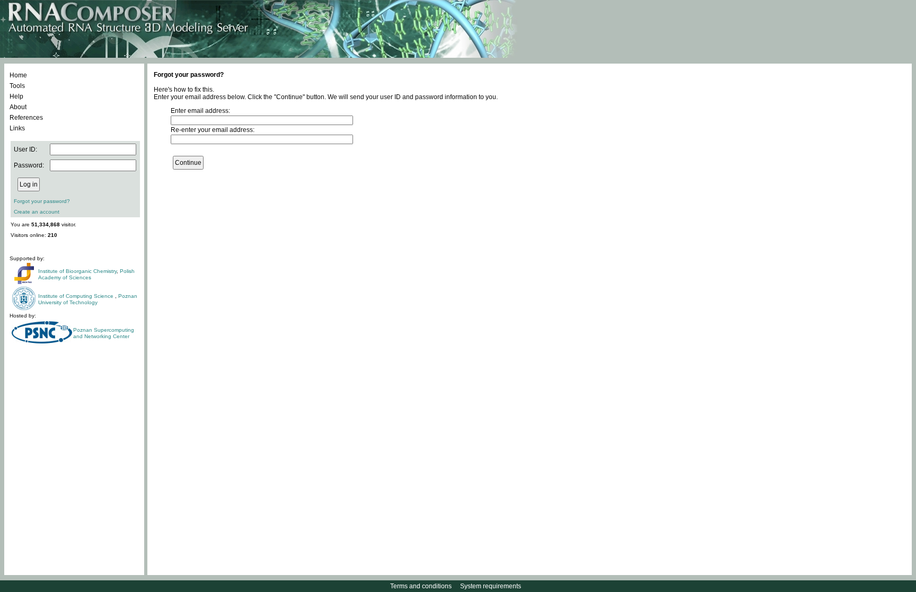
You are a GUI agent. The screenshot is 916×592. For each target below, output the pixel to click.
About (18, 107)
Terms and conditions (421, 586)
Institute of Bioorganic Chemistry (77, 271)
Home (18, 75)
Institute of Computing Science (76, 296)
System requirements (490, 586)
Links (17, 128)
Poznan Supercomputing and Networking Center (103, 333)
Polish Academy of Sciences (86, 274)
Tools (17, 86)
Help (16, 96)
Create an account (36, 212)
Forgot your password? (42, 201)
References (26, 117)
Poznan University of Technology (87, 299)
